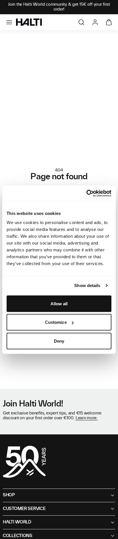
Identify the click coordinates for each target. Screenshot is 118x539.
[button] (9, 22)
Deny (59, 340)
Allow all (59, 303)
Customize (56, 322)
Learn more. (87, 418)
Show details (87, 285)
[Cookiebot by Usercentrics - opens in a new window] (86, 193)
